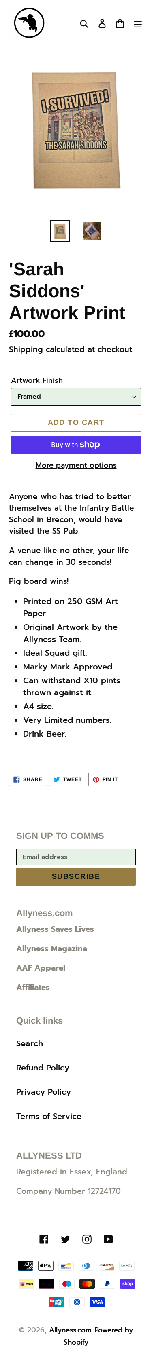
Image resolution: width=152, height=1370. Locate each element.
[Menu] (138, 23)
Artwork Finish (37, 380)
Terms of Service (48, 1116)
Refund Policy (42, 1068)
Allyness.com (70, 1330)
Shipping (26, 349)
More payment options (76, 465)
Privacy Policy (43, 1092)
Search (29, 1043)
